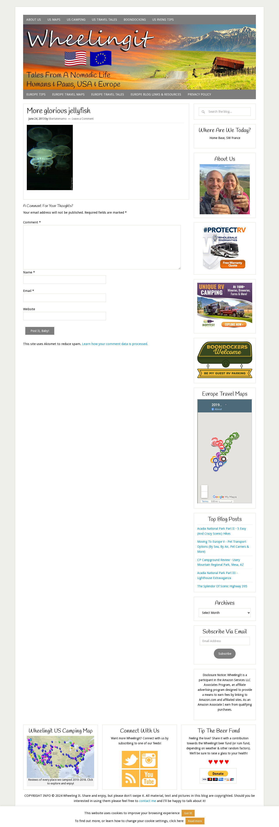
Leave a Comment (83, 118)
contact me (147, 801)
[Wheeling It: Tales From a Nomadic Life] (139, 29)
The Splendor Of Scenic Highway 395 (222, 586)
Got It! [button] (188, 813)
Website (29, 309)
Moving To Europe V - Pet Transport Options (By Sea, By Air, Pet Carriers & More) (223, 546)
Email (28, 291)
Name (29, 272)
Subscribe (224, 653)
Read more (195, 821)
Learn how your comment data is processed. (115, 344)
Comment (32, 222)
